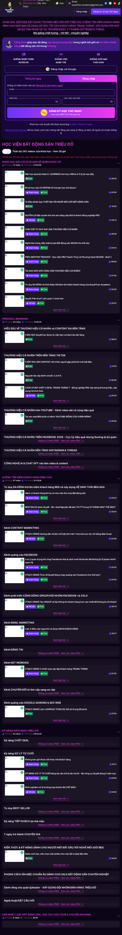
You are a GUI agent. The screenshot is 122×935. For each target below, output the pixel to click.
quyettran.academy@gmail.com (87, 5)
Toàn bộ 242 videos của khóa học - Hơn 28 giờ (39, 151)
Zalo (62, 3)
